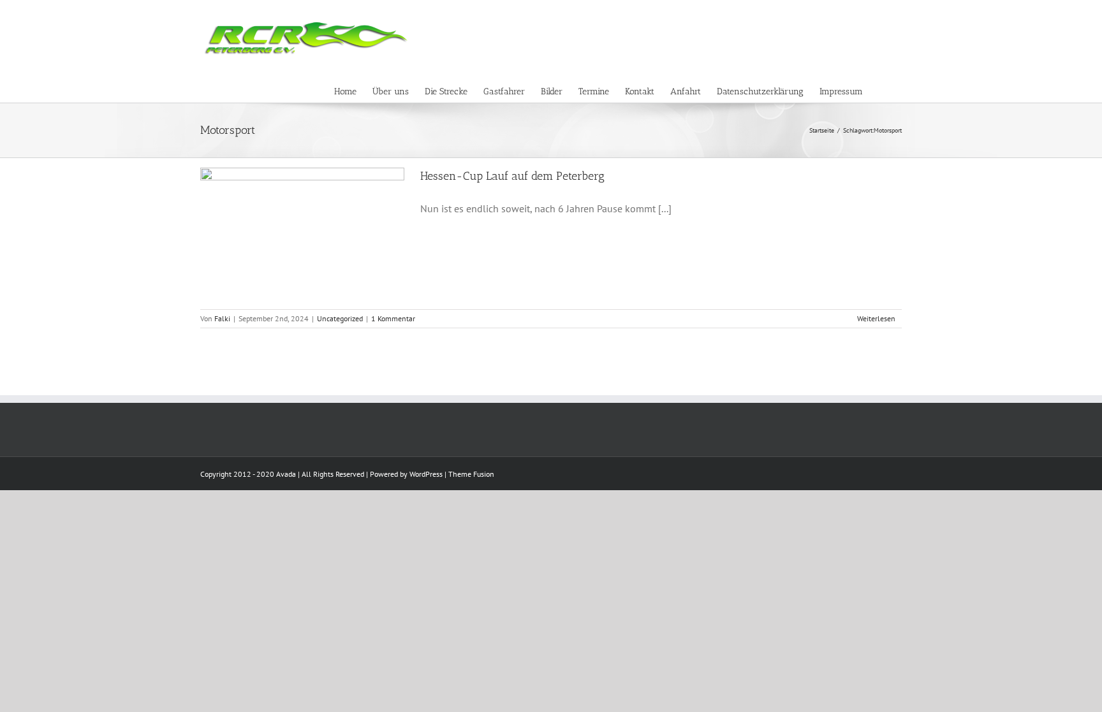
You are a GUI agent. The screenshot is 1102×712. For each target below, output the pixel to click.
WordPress (426, 474)
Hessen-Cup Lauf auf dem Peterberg (512, 176)
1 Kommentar (393, 318)
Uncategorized (340, 318)
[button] (882, 90)
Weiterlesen (876, 318)
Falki (222, 318)
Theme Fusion (471, 474)
